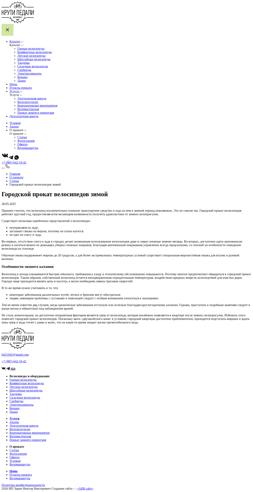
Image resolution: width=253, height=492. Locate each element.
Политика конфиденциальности (23, 485)
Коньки (22, 77)
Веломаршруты (27, 148)
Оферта (22, 144)
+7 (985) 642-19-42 (14, 162)
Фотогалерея (26, 140)
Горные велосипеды (30, 48)
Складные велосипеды (32, 66)
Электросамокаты (29, 73)
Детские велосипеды (31, 55)
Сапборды (24, 70)
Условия (15, 461)
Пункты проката (20, 474)
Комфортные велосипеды (34, 52)
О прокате (16, 177)
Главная (14, 173)
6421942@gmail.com (15, 354)
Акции (14, 422)
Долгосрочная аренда (31, 98)
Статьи (22, 137)
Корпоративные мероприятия (37, 105)
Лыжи (21, 80)
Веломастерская (28, 109)
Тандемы (23, 62)
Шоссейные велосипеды (33, 59)
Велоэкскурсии (27, 102)
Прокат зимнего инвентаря (35, 112)
